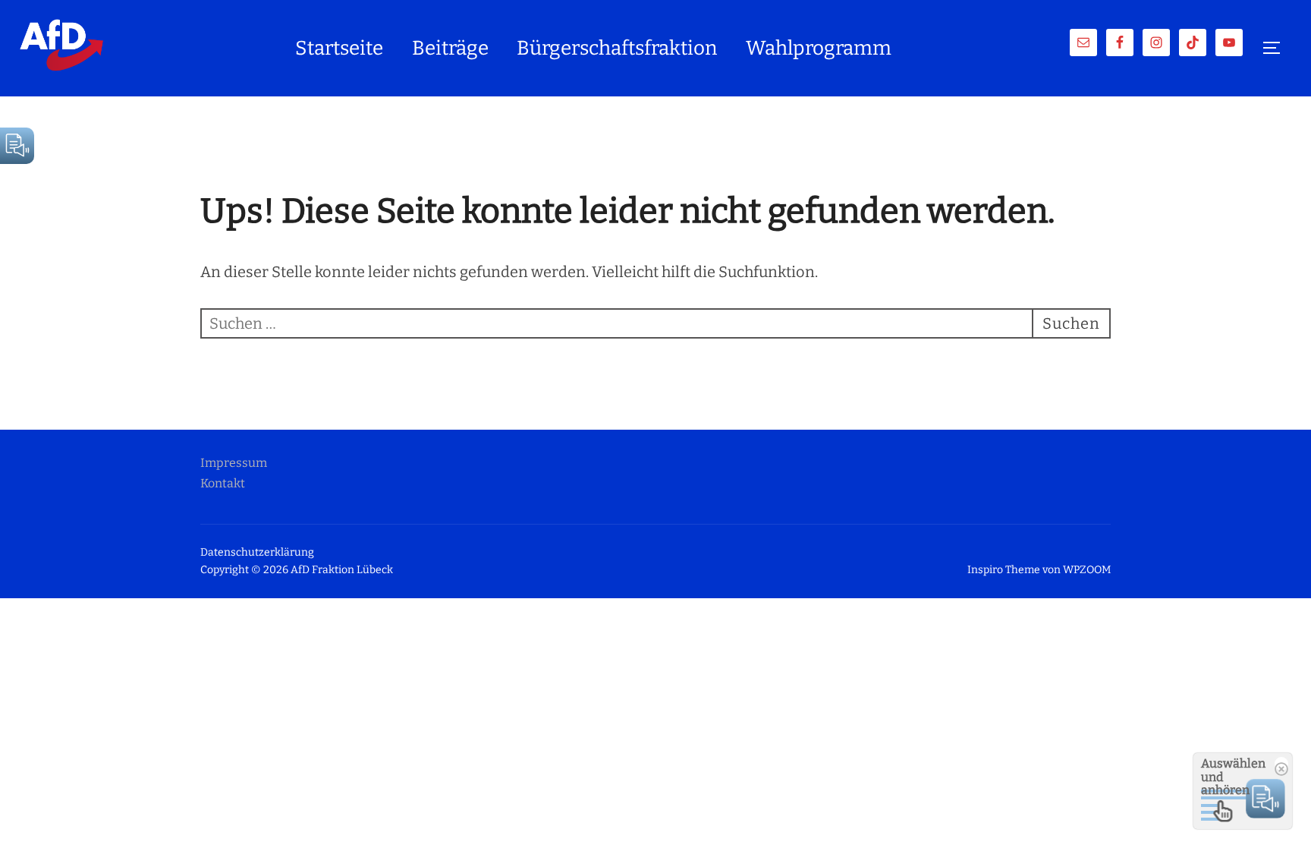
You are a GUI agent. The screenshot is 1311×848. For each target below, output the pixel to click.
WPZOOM (1087, 569)
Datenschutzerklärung (257, 552)
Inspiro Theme (1003, 569)
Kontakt (222, 483)
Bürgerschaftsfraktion (617, 48)
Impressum (233, 463)
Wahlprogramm (818, 48)
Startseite (339, 48)
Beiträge (450, 48)
